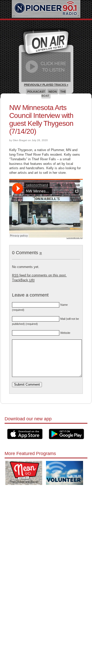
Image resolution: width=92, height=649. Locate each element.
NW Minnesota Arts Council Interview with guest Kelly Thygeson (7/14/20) (41, 119)
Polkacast (36, 91)
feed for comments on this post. (39, 275)
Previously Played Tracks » (46, 84)
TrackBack (23, 280)
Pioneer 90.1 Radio (46, 9)
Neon (53, 91)
